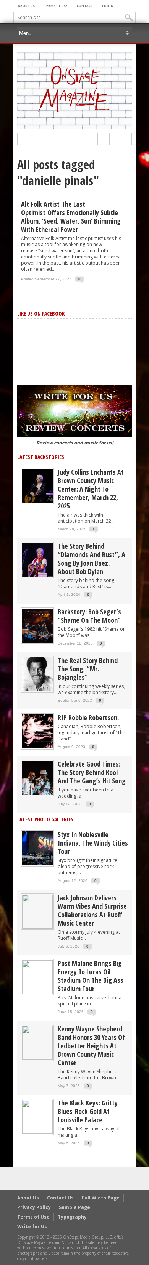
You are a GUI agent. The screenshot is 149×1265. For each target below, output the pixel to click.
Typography (72, 1217)
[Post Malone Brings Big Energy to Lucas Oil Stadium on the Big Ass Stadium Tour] (37, 977)
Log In (107, 5)
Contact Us (60, 1197)
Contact (85, 5)
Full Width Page (101, 1197)
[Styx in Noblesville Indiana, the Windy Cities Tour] (37, 848)
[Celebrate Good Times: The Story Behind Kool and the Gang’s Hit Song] (37, 777)
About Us (26, 5)
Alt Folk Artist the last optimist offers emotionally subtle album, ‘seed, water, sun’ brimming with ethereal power (71, 217)
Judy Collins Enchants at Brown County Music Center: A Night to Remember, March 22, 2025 (91, 489)
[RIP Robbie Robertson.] (37, 731)
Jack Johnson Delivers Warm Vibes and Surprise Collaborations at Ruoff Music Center (92, 910)
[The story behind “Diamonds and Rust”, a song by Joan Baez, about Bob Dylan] (37, 559)
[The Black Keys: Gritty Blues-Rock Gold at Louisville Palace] (37, 1116)
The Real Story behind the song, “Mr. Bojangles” (88, 668)
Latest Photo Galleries (45, 819)
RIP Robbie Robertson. (88, 717)
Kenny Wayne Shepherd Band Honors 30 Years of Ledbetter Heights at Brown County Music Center (91, 1046)
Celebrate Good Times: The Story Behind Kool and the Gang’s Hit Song (92, 772)
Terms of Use (56, 5)
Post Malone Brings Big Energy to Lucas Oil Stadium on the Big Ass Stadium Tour (90, 976)
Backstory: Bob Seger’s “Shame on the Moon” (89, 615)
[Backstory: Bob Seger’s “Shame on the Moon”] (37, 625)
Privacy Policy (34, 1207)
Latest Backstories (40, 457)
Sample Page (74, 1207)
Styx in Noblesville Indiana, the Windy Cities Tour (93, 842)
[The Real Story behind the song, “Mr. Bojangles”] (37, 674)
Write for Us (32, 1226)
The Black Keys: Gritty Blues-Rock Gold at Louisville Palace (88, 1111)
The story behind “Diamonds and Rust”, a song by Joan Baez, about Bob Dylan (91, 559)
